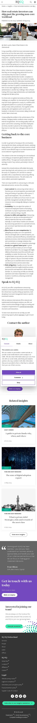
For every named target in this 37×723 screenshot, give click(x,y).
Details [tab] (18, 343)
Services (4, 641)
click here (21, 315)
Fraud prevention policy (9, 688)
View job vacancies (14, 626)
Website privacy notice (8, 679)
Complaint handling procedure (18, 717)
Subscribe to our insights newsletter (17, 703)
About (3, 647)
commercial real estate (26, 307)
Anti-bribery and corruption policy (12, 685)
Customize (17, 377)
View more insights (18, 534)
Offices (4, 653)
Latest (3, 650)
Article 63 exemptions (22, 715)
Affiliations (5, 667)
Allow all (18, 372)
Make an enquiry (14, 389)
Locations (4, 664)
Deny (18, 382)
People (4, 644)
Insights (10, 6)
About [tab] (30, 343)
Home (4, 6)
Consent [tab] (6, 343)
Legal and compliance (8, 682)
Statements (9, 715)
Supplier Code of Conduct (10, 691)
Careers (4, 670)
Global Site (5, 661)
